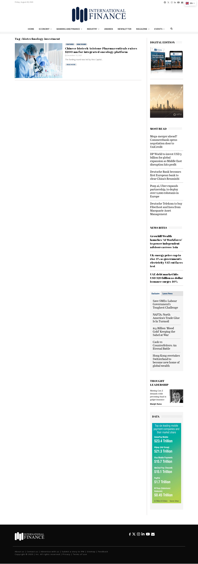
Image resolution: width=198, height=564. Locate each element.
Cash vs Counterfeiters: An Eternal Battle (165, 345)
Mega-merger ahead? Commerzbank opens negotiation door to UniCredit (163, 141)
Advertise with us (50, 551)
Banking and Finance (68, 29)
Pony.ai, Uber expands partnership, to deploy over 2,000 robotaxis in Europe (164, 191)
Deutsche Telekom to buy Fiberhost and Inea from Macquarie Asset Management (166, 208)
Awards (108, 29)
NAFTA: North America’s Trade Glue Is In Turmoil (166, 317)
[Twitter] (134, 534)
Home (31, 29)
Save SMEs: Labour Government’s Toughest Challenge (165, 304)
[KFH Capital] (164, 117)
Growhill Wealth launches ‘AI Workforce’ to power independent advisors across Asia (166, 241)
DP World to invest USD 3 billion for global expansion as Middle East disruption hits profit (166, 159)
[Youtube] (148, 534)
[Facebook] (130, 534)
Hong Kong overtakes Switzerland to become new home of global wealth (166, 360)
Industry (92, 29)
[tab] (155, 293)
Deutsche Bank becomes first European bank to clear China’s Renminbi (165, 175)
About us (19, 551)
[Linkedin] (143, 534)
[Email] (153, 534)
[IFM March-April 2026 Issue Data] (166, 502)
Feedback (103, 551)
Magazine (141, 29)
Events (158, 29)
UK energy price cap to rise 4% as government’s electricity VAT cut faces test (166, 260)
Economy (44, 29)
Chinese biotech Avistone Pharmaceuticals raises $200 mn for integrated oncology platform (101, 50)
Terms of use (80, 554)
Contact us (32, 551)
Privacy (66, 554)
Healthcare (81, 44)
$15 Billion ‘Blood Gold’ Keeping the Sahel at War (164, 331)
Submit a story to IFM (73, 551)
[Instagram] (138, 534)
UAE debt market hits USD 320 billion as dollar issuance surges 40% (166, 278)
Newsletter (124, 29)
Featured (70, 44)
